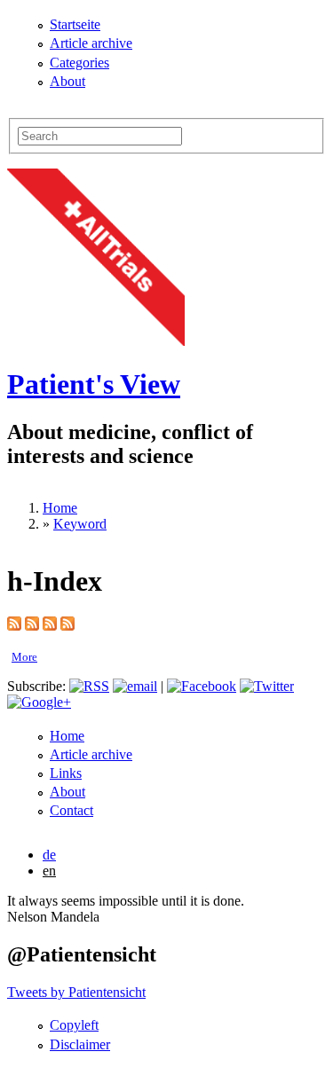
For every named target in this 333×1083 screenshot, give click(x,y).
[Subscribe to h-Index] (14, 625)
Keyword (80, 523)
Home (60, 507)
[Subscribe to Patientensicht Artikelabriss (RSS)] (50, 625)
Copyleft (74, 1024)
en (49, 870)
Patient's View (93, 384)
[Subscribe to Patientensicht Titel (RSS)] (67, 625)
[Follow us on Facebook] (201, 686)
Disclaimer (80, 1044)
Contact (71, 810)
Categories (79, 62)
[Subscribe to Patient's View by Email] (135, 686)
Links (66, 773)
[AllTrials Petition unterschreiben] (96, 341)
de (49, 854)
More (24, 656)
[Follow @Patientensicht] (267, 686)
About (67, 81)
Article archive (91, 43)
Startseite (75, 24)
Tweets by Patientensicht (76, 992)
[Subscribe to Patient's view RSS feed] (89, 686)
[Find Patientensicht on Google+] (39, 702)
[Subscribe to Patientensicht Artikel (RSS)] (32, 625)
